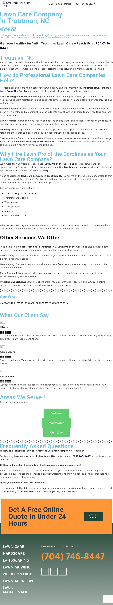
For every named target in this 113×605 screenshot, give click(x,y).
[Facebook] (45, 571)
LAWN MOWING (17, 568)
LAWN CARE (13, 547)
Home (51, 4)
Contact (90, 4)
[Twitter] (54, 571)
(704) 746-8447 (8, 30)
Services (68, 4)
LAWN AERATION (18, 582)
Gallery (80, 4)
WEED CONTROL (17, 575)
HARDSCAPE (14, 554)
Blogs (59, 4)
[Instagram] (63, 571)
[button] (56, 305)
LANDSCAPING (16, 561)
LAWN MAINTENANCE (17, 590)
